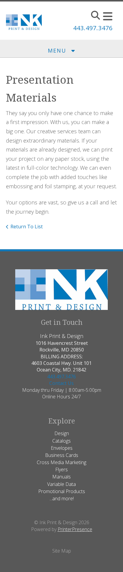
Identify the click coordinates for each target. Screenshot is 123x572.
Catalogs (61, 441)
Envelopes (62, 448)
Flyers (61, 469)
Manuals (61, 476)
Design (61, 433)
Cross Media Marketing (61, 462)
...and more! (62, 498)
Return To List (26, 226)
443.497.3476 (93, 28)
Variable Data (61, 484)
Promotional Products (61, 491)
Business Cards (61, 455)
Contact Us (61, 383)
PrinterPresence (75, 529)
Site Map (61, 550)
